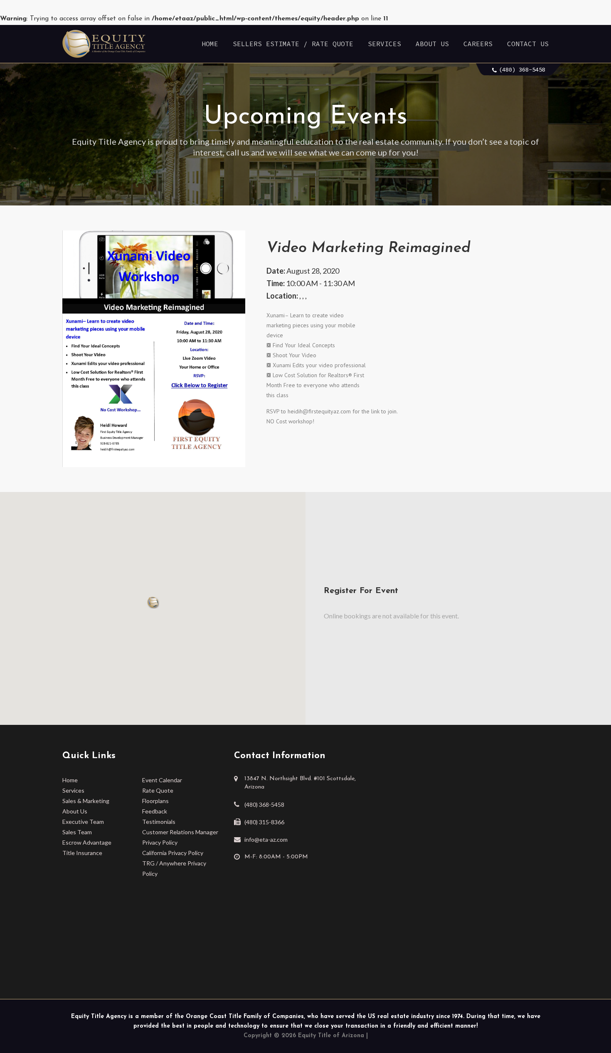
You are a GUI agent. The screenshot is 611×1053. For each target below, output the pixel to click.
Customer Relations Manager (180, 831)
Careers (478, 44)
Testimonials (158, 821)
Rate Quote (157, 790)
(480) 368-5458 (522, 69)
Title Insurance (82, 852)
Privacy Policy (159, 842)
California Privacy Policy (172, 852)
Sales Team (77, 831)
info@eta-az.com (266, 839)
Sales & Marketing (85, 800)
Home (210, 44)
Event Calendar (162, 780)
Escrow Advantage (86, 842)
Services (384, 44)
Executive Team (83, 821)
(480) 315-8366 (264, 822)
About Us (432, 44)
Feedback (154, 811)
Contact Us (528, 44)
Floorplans (155, 800)
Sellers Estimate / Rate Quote (293, 44)
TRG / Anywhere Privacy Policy (174, 868)
